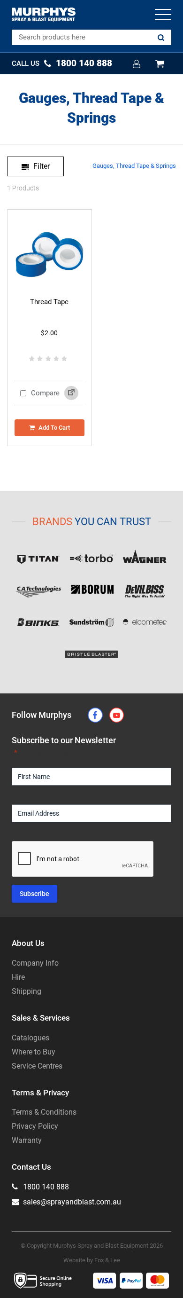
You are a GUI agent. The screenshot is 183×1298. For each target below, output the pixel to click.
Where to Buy (33, 1051)
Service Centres (37, 1066)
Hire (18, 977)
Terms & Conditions (44, 1112)
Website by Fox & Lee (91, 1260)
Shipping (26, 991)
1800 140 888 (45, 1186)
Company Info (35, 963)
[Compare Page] (71, 393)
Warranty (27, 1140)
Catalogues (30, 1037)
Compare (44, 393)
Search (161, 37)
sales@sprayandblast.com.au (71, 1201)
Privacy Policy (35, 1126)
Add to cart (54, 427)
